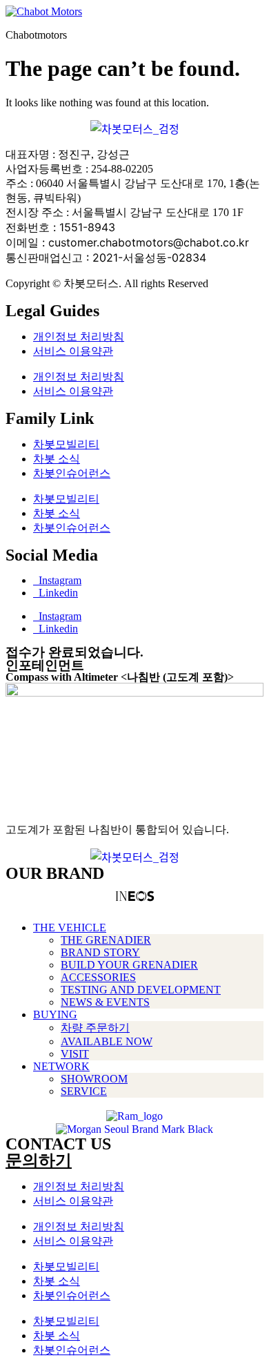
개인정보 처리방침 (78, 336)
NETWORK (61, 1066)
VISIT (75, 1054)
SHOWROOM (94, 1079)
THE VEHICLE (69, 927)
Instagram (57, 580)
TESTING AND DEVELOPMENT (141, 990)
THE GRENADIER (106, 940)
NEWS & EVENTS (105, 1002)
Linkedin (55, 593)
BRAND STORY (100, 952)
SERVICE (84, 1091)
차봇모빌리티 (66, 444)
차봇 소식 (56, 459)
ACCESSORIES (98, 977)
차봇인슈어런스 (71, 473)
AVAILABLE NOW (106, 1041)
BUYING (55, 1014)
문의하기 (39, 1160)
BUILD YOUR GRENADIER (129, 965)
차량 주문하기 (95, 1027)
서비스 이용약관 (73, 351)
